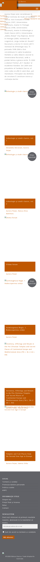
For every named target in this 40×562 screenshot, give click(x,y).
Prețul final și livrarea (11, 502)
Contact (5, 508)
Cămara (3, 29)
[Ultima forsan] (20, 239)
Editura (3, 21)
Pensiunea (4, 24)
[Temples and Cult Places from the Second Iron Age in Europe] (20, 428)
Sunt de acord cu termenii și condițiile (20, 532)
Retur (4, 505)
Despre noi (6, 500)
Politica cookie (8, 487)
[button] (37, 9)
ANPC (4, 490)
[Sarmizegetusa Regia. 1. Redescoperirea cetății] (20, 302)
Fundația (3, 16)
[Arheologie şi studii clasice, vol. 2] (20, 176)
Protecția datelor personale (13, 485)
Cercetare (4, 19)
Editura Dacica (20, 1)
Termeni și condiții (9, 482)
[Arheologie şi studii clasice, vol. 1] (20, 112)
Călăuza (3, 27)
